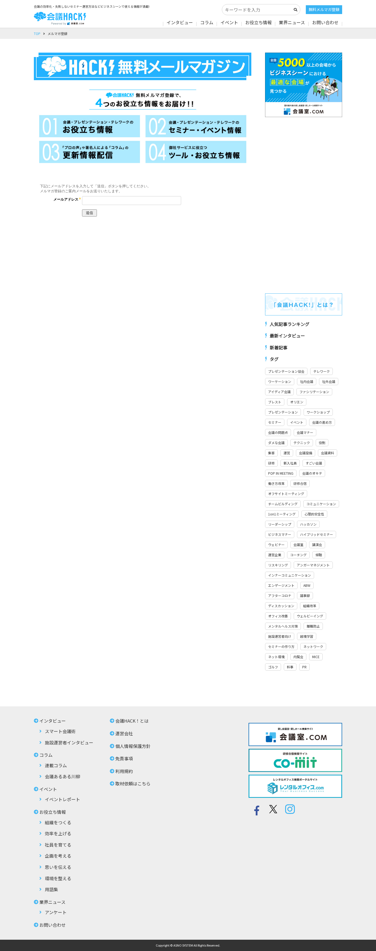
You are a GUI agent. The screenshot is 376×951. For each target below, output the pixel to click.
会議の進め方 (322, 422)
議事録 (305, 595)
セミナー (274, 422)
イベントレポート (62, 799)
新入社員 (290, 463)
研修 (271, 463)
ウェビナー (276, 544)
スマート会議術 (60, 731)
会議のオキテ (312, 473)
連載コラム (56, 765)
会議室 (298, 544)
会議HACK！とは (132, 720)
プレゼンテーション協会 (286, 371)
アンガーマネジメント (313, 565)
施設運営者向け (279, 636)
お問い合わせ (325, 22)
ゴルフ (273, 666)
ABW (306, 585)
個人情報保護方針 (133, 746)
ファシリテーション (314, 391)
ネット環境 (276, 656)
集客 (271, 452)
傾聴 (318, 554)
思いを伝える (58, 867)
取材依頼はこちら (133, 783)
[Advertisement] (303, 205)
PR (304, 666)
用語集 (51, 889)
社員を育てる (58, 844)
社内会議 (306, 381)
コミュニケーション (321, 503)
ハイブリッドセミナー (316, 534)
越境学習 (306, 636)
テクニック (301, 442)
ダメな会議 (276, 442)
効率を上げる (58, 833)
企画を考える (58, 855)
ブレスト (274, 401)
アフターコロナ (279, 595)
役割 (322, 442)
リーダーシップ (279, 524)
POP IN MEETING (280, 473)
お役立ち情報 (258, 22)
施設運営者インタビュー (69, 742)
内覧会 (298, 656)
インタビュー (180, 22)
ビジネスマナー (279, 534)
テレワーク (321, 371)
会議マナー (305, 432)
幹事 (290, 666)
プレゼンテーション (283, 412)
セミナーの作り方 (281, 646)
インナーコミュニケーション (289, 575)
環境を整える (58, 878)
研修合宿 (300, 483)
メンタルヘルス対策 (283, 626)
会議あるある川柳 (62, 776)
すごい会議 (314, 463)
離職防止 (313, 626)
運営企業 (274, 554)
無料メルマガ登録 (324, 9)
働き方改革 (276, 483)
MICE (316, 656)
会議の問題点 (278, 432)
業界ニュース (292, 22)
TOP (37, 33)
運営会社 (124, 733)
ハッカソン (308, 524)
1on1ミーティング (282, 514)
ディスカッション (281, 605)
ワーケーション (279, 381)
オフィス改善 (278, 616)
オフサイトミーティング (286, 493)
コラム (206, 22)
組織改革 (309, 605)
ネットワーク (313, 646)
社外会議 (328, 381)
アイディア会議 (279, 391)
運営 (287, 452)
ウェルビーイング (310, 616)
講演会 (317, 544)
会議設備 (305, 452)
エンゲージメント (281, 585)
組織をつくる (58, 822)
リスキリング (278, 565)
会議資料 (327, 452)
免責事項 (124, 758)
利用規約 (124, 771)
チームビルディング (283, 503)
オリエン (296, 401)
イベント (229, 22)
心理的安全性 (314, 514)
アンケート (56, 912)
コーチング (298, 554)
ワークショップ (318, 412)
